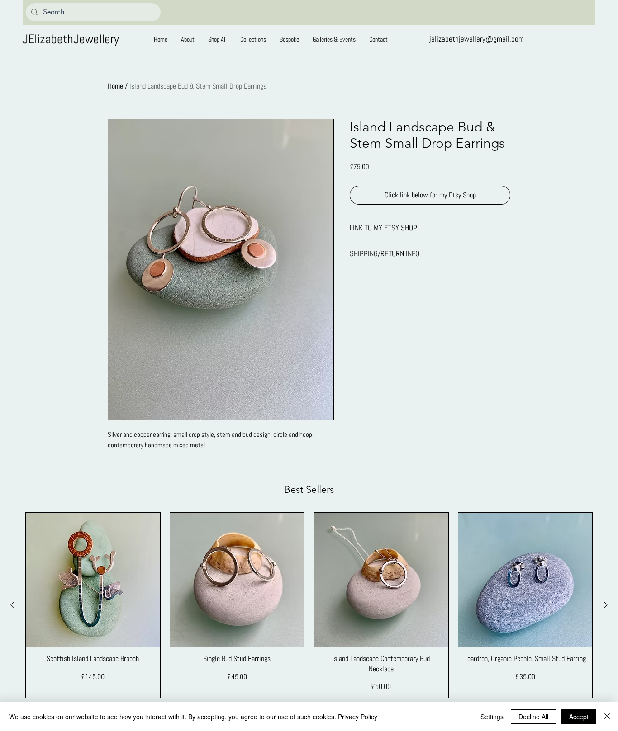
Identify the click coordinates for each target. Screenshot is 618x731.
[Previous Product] (12, 605)
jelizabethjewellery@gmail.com (476, 39)
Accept (579, 716)
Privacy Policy (357, 716)
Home (115, 86)
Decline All (533, 716)
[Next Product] (605, 605)
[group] (309, 605)
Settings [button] (492, 716)
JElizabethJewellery (70, 39)
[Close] (607, 716)
